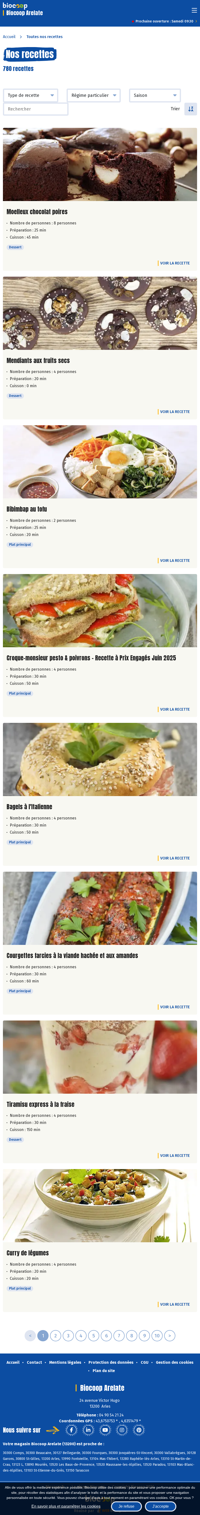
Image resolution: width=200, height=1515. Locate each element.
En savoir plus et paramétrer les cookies (65, 1506)
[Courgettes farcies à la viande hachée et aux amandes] (100, 908)
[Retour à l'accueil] (15, 6)
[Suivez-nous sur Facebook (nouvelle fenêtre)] (71, 1430)
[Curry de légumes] (100, 1205)
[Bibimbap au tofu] (100, 461)
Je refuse (126, 1506)
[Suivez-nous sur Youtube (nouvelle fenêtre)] (105, 1430)
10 (157, 1336)
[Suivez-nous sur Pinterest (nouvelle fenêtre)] (139, 1430)
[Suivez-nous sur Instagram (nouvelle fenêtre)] (122, 1430)
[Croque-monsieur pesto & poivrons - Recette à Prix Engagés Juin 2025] (100, 610)
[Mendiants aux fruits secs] (100, 313)
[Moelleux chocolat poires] (100, 164)
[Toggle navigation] (194, 12)
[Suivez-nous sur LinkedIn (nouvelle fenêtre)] (88, 1430)
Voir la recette (175, 263)
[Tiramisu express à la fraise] (100, 1057)
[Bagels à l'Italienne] (100, 759)
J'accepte (160, 1506)
